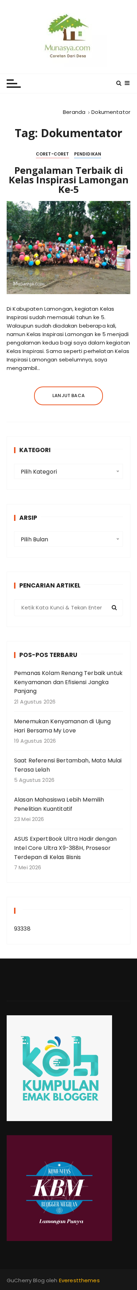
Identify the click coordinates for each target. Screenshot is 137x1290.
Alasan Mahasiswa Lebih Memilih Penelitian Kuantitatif (59, 804)
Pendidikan (88, 154)
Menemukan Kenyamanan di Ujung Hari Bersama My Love (62, 726)
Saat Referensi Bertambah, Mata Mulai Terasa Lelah (68, 765)
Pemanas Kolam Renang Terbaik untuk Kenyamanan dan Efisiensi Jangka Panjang (68, 682)
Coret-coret (52, 154)
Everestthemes (79, 1280)
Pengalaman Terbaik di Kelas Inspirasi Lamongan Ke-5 (69, 180)
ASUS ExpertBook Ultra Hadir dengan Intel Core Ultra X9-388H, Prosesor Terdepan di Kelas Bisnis (65, 848)
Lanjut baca (68, 395)
